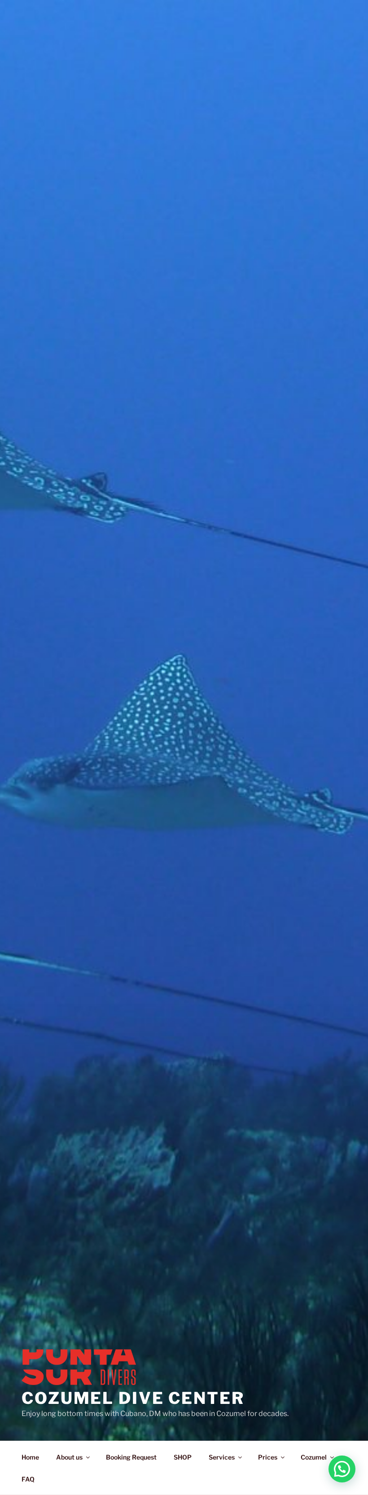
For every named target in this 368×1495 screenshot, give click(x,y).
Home (30, 1457)
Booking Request (131, 1457)
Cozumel (314, 1457)
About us (69, 1457)
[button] (342, 1469)
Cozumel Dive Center (133, 1398)
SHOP (183, 1457)
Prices (267, 1457)
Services (222, 1457)
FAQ (28, 1479)
